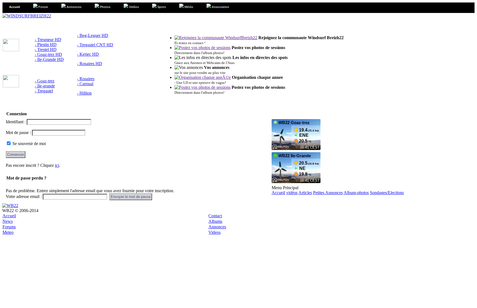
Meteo (8, 232)
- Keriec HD (88, 54)
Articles (305, 192)
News (7, 221)
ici (57, 165)
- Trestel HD (46, 49)
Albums (215, 221)
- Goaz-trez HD (48, 54)
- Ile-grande (45, 86)
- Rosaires (85, 78)
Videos (214, 232)
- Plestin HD (46, 44)
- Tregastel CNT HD (95, 44)
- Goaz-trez (44, 81)
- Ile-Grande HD (49, 59)
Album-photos (356, 192)
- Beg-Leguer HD (92, 35)
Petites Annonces (328, 192)
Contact (215, 215)
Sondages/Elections (387, 192)
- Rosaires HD (89, 63)
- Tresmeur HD (48, 39)
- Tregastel (44, 91)
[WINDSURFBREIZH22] (26, 16)
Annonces (217, 226)
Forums (9, 226)
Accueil (278, 192)
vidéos (292, 192)
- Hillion (84, 93)
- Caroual (85, 83)
